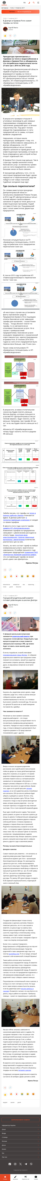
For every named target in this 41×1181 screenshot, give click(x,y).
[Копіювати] (15, 36)
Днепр (11, 587)
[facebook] (10, 1164)
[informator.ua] (4, 2)
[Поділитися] (10, 36)
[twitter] (20, 1164)
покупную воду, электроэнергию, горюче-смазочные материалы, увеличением (18, 537)
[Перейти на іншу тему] (29, 3)
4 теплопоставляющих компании (16, 519)
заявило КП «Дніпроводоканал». (16, 528)
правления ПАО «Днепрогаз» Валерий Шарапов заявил (20, 553)
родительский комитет (21, 636)
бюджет (5, 1102)
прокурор (18, 587)
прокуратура (6, 584)
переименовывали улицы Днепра (15, 655)
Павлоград (31, 584)
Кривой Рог (16, 584)
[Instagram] (15, 1164)
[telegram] (26, 1164)
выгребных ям (14, 954)
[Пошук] (34, 3)
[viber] (31, 1164)
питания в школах (24, 1070)
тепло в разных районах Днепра (19, 514)
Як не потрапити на (24, 12)
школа (12, 1102)
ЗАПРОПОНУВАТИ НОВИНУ (20, 1120)
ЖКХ (24, 584)
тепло (4, 587)
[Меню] (38, 3)
